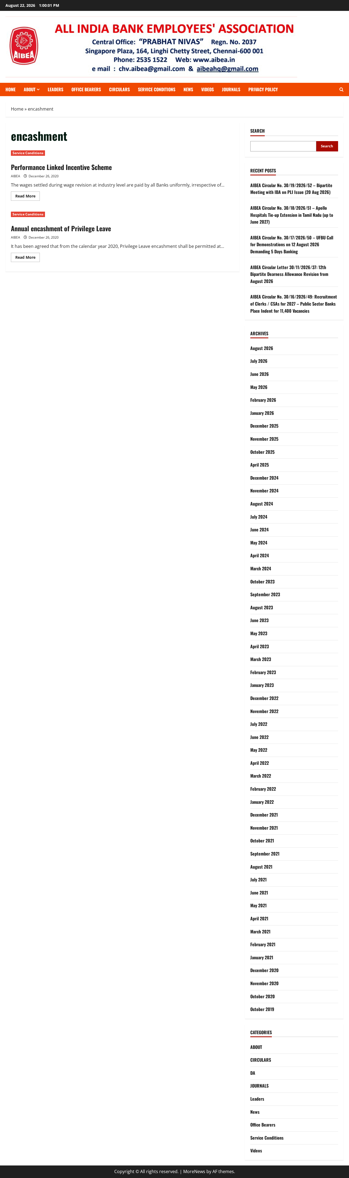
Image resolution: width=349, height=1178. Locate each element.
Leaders (55, 89)
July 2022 (258, 724)
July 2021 (258, 879)
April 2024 (259, 555)
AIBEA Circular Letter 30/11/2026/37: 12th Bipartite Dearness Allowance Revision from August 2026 (289, 274)
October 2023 (262, 581)
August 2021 (261, 866)
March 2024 (260, 568)
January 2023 (262, 685)
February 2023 (263, 672)
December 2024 (264, 477)
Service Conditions (156, 89)
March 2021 (260, 931)
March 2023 (260, 659)
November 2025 (264, 439)
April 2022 (259, 763)
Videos (207, 89)
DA (252, 1073)
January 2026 (262, 413)
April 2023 (259, 646)
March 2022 (260, 775)
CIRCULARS (119, 89)
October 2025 (262, 452)
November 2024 (264, 490)
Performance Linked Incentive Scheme (61, 167)
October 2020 (262, 996)
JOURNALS (231, 89)
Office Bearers (262, 1124)
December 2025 (264, 425)
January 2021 (261, 957)
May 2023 (258, 633)
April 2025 (259, 464)
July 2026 (258, 361)
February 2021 (262, 944)
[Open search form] (341, 89)
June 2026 (259, 374)
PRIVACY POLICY (263, 89)
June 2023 (259, 620)
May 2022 (258, 750)
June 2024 (259, 529)
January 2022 (262, 802)
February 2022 (263, 789)
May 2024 (258, 542)
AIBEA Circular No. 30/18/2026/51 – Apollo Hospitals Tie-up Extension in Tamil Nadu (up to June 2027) (291, 215)
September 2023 (265, 594)
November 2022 (264, 711)
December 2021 (264, 814)
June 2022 (259, 737)
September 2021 (264, 853)
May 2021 (258, 905)
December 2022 (264, 698)
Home (10, 89)
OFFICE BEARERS (86, 89)
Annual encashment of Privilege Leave (61, 228)
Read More (27, 197)
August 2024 (261, 503)
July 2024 (258, 516)
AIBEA (15, 176)
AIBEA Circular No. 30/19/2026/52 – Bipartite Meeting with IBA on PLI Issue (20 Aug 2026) (291, 189)
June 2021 (259, 892)
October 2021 (262, 840)
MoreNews (194, 1171)
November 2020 (264, 983)
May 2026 (258, 387)
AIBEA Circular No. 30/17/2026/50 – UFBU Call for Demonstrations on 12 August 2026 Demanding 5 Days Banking (291, 244)
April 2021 (259, 918)
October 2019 (262, 1009)
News (188, 89)
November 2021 (264, 827)
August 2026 (261, 348)
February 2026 (263, 400)
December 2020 (264, 970)
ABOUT (29, 89)
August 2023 (261, 607)
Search (257, 131)
